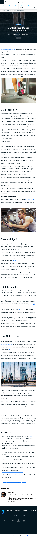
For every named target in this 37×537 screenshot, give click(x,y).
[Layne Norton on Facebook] (33, 510)
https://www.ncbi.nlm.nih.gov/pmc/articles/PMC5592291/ (12, 472)
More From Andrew (11, 501)
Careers (23, 515)
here (31, 436)
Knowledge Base (24, 514)
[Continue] (20, 499)
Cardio (5, 482)
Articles (16, 515)
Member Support (24, 512)
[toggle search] (6, 2)
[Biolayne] (18, 2)
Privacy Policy (15, 527)
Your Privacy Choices (22, 535)
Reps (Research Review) (10, 512)
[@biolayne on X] (35, 510)
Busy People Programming (30, 199)
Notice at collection (12, 535)
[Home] (1, 10)
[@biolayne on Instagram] (31, 510)
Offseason (24, 482)
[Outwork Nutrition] (19, 520)
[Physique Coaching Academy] (24, 520)
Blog (15, 512)
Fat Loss (14, 482)
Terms (23, 527)
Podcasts (16, 511)
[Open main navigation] (2, 2)
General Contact (24, 511)
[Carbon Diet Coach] (12, 520)
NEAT (20, 482)
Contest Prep (18, 24)
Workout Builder (9, 511)
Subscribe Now (9, 514)
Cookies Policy (20, 527)
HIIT (17, 482)
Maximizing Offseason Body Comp (7, 344)
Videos (15, 514)
